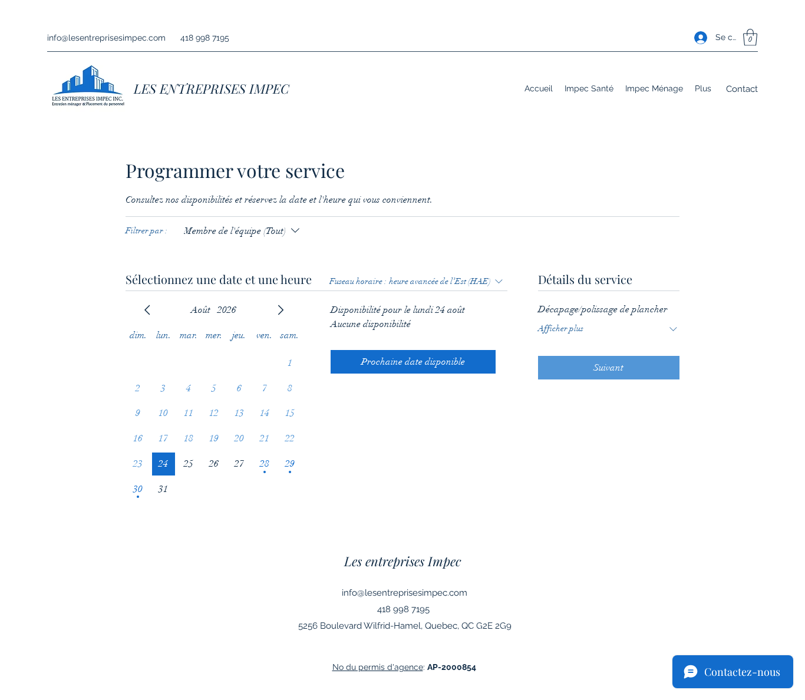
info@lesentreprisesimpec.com (106, 37)
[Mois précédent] (147, 310)
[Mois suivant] (280, 310)
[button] (750, 37)
